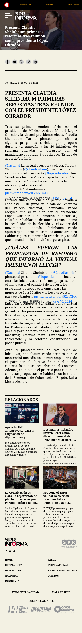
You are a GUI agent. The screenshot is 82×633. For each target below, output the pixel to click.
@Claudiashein (35, 169)
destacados (13, 570)
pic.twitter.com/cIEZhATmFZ (26, 193)
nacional (11, 575)
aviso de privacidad (25, 592)
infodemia (12, 581)
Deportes (11, 4)
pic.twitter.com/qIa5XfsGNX (55, 296)
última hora (13, 565)
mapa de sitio (61, 592)
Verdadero (59, 4)
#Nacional (12, 165)
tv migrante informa (62, 570)
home (9, 559)
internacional (58, 565)
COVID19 (34, 4)
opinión (53, 575)
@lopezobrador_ (57, 173)
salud (52, 559)
